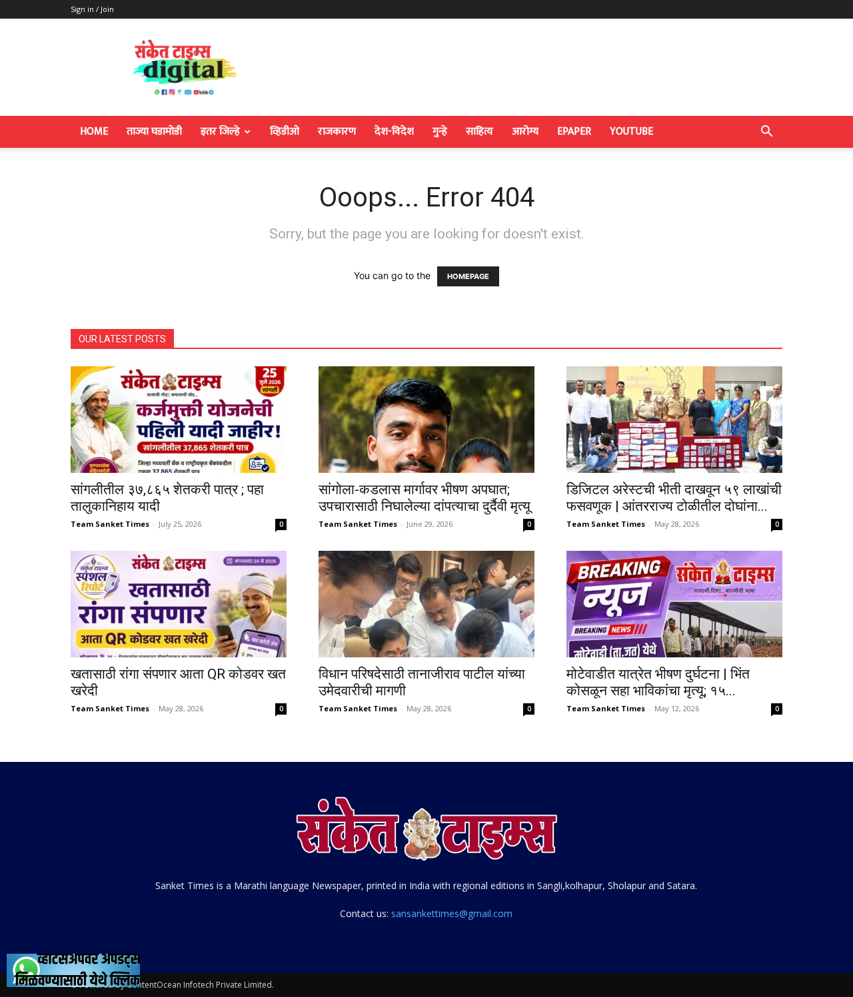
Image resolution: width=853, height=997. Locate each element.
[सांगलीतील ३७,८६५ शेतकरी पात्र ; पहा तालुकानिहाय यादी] (179, 419)
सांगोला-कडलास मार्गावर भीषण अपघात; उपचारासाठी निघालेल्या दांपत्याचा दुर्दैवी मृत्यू (424, 498)
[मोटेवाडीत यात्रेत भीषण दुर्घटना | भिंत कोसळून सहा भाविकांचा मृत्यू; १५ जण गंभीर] (674, 604)
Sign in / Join (92, 9)
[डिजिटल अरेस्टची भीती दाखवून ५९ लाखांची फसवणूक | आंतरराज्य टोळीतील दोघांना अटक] (674, 419)
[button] (766, 133)
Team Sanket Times (110, 524)
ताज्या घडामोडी (154, 132)
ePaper (574, 132)
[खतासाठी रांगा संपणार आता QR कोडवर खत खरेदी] (179, 604)
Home (94, 132)
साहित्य (479, 132)
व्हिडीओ (284, 132)
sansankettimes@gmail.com (451, 913)
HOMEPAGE (468, 276)
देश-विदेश (394, 132)
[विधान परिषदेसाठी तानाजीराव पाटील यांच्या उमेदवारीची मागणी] (426, 604)
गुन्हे (439, 132)
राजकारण (337, 132)
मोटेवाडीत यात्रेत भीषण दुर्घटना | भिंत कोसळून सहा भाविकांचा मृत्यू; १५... (658, 682)
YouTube (631, 132)
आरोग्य (525, 132)
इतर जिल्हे (220, 132)
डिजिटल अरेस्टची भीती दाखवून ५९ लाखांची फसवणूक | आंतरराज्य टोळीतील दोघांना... (674, 498)
